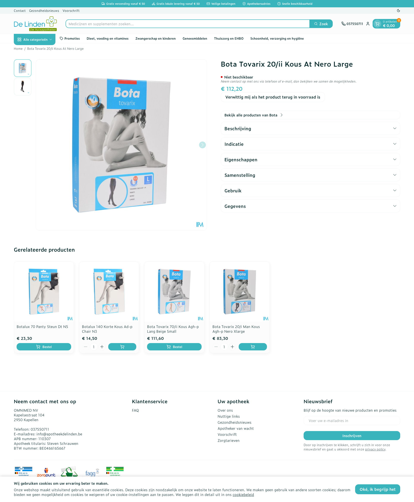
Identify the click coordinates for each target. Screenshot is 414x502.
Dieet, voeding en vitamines (108, 38)
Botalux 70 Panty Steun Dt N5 (42, 326)
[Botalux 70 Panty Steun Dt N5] (44, 292)
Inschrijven (351, 435)
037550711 (40, 429)
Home (18, 48)
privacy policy (375, 449)
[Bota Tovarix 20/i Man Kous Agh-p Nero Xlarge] (240, 292)
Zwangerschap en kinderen (155, 38)
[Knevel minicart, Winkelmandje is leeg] (377, 24)
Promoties (72, 38)
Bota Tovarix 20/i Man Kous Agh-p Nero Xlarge (236, 329)
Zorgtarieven (229, 440)
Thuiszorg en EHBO (228, 38)
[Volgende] (202, 144)
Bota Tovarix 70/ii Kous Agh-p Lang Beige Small (173, 329)
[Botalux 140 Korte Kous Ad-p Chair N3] (109, 292)
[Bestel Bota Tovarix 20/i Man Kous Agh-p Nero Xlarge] (253, 346)
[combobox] (188, 23)
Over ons (225, 410)
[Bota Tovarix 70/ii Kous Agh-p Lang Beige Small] (174, 292)
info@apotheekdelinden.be (59, 433)
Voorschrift (71, 10)
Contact (20, 10)
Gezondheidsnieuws (44, 10)
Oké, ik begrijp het (378, 489)
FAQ (135, 410)
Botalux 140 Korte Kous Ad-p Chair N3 (107, 329)
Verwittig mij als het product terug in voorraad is (272, 97)
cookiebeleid (243, 494)
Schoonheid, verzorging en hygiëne (277, 38)
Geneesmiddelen (195, 38)
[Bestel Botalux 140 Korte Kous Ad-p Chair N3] (122, 346)
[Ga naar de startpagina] (35, 23)
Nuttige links (229, 416)
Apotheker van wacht (236, 428)
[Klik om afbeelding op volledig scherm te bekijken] (121, 145)
